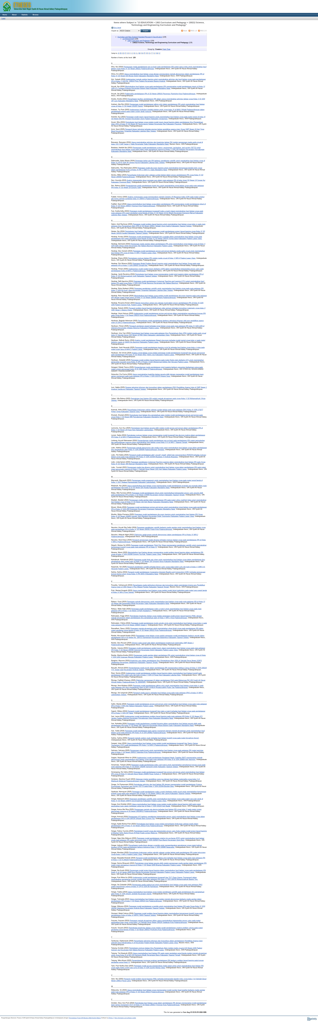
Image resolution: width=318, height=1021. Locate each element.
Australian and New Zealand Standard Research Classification (140, 37)
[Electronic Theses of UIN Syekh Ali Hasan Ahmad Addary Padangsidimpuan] (69, 12)
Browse (35, 15)
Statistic (24, 15)
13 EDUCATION (128, 39)
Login (3, 18)
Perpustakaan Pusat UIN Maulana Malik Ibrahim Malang (85, 1018)
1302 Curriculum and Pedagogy (138, 41)
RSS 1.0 (194, 31)
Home (4, 15)
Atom (185, 31)
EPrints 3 (111, 1018)
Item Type (166, 49)
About (14, 15)
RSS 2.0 (203, 31)
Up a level (117, 28)
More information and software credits (125, 1018)
